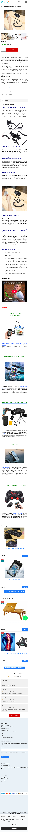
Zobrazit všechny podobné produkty (14, 591)
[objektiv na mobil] (14, 416)
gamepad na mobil (18, 513)
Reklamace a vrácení (5, 728)
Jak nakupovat (4, 723)
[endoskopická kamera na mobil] (14, 329)
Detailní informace (4, 87)
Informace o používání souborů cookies (9, 732)
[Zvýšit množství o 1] (5, 49)
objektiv (4, 433)
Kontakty (3, 733)
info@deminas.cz (6, 763)
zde (9, 821)
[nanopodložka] (14, 455)
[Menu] (26, 1)
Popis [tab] (3, 100)
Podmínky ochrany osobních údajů (10, 812)
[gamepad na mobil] (14, 499)
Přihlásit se (5, 757)
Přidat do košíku (12, 49)
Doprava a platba (4, 730)
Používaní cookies (13, 811)
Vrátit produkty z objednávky (7, 737)
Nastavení (14, 824)
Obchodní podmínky (5, 725)
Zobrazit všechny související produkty (14, 667)
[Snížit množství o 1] (5, 50)
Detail (25, 629)
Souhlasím (14, 828)
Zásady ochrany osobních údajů (7, 726)
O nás (2, 735)
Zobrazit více (14, 715)
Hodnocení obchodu (14, 673)
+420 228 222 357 (6, 765)
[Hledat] (19, 1)
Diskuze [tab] (6, 100)
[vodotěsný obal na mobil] (14, 371)
